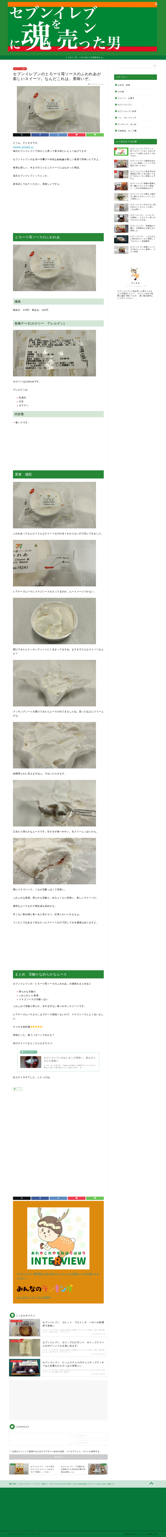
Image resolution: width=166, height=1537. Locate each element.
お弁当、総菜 (124, 85)
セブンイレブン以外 (127, 111)
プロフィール (35, 1534)
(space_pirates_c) (23, 147)
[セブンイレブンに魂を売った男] (82, 48)
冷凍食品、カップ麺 (127, 131)
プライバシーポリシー (19, 1534)
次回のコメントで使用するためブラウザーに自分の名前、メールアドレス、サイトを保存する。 (57, 1451)
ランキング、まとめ (127, 124)
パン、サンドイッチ (127, 118)
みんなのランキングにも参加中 (34, 1297)
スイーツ (18, 1089)
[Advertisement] (58, 210)
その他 (121, 91)
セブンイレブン (125, 105)
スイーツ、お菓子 (20, 69)
